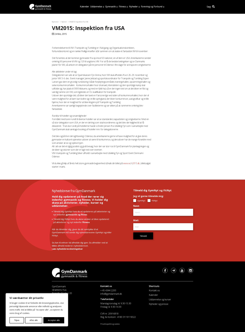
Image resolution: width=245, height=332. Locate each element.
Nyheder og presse (158, 304)
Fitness (122, 6)
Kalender (84, 6)
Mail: (136, 220)
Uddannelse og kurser (160, 299)
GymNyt (141, 200)
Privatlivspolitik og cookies (110, 324)
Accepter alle (54, 320)
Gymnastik (110, 6)
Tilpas (16, 320)
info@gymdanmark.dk (111, 293)
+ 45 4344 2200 (108, 290)
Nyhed (64, 22)
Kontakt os (154, 290)
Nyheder (133, 6)
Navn (137, 205)
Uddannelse (96, 6)
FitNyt (154, 200)
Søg (209, 6)
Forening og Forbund (151, 6)
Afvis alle (34, 320)
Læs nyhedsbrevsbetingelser (67, 248)
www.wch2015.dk (131, 163)
